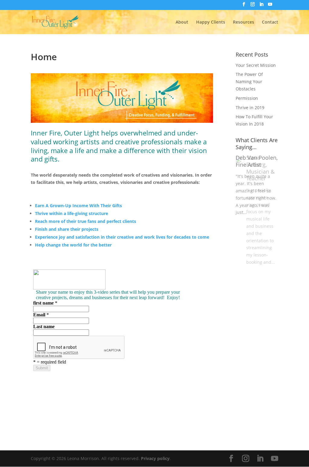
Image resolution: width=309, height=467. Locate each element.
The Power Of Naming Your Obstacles (249, 81)
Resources (243, 22)
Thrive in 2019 (250, 107)
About (182, 22)
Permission (247, 98)
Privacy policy (155, 458)
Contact (270, 22)
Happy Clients (210, 22)
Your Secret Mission (256, 65)
